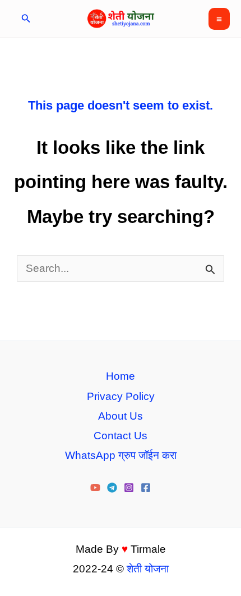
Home (120, 376)
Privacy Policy (121, 396)
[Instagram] (129, 488)
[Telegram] (112, 488)
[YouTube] (95, 488)
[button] (26, 19)
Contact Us (120, 436)
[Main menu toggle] (219, 19)
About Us (120, 416)
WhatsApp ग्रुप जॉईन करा (121, 455)
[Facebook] (146, 488)
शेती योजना (148, 569)
